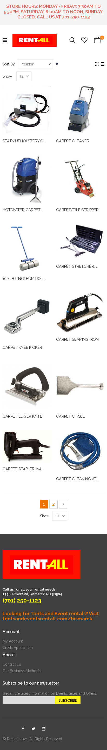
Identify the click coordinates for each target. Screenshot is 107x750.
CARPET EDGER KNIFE (22, 416)
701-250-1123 (76, 16)
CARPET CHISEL (70, 416)
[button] (84, 40)
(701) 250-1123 (22, 600)
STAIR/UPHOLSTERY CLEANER (30, 141)
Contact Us (12, 664)
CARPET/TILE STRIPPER (77, 209)
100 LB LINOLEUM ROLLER (26, 278)
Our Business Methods (22, 671)
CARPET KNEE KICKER (22, 347)
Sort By (9, 64)
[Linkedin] (44, 729)
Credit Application (18, 648)
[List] (102, 64)
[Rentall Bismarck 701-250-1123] (34, 40)
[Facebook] (23, 729)
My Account (13, 641)
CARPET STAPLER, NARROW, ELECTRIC (38, 469)
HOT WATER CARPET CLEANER (31, 209)
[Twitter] (33, 729)
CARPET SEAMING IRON (77, 339)
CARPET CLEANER (72, 141)
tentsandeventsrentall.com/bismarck (47, 618)
